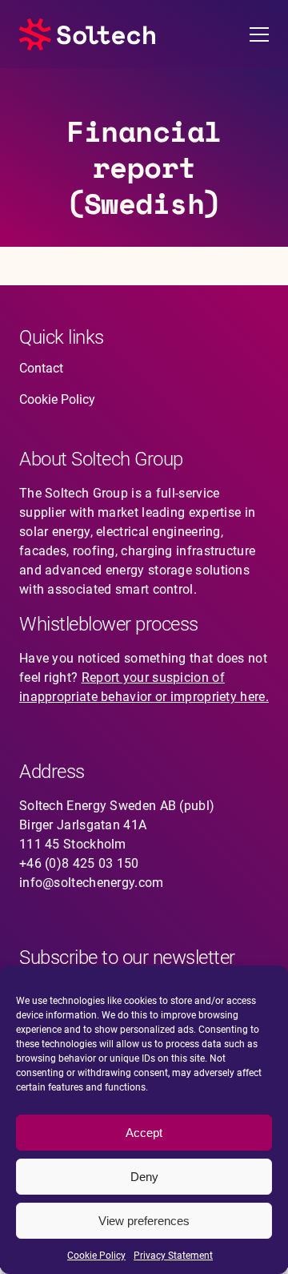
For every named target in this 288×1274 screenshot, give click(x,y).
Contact (41, 368)
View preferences (144, 1221)
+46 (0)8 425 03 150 (79, 863)
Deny (144, 1176)
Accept (144, 1132)
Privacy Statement (173, 1255)
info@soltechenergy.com (91, 882)
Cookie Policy (96, 1255)
